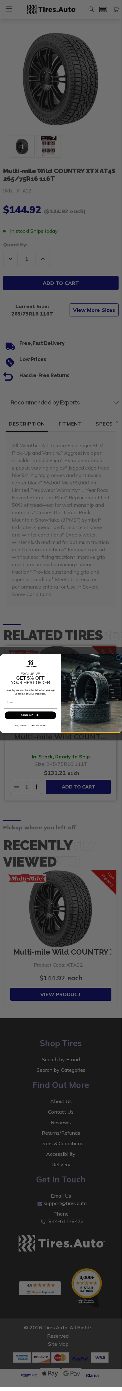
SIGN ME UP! (30, 715)
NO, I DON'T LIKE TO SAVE (30, 725)
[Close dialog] (118, 657)
